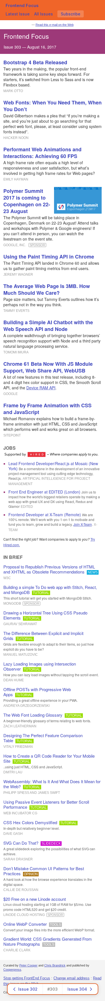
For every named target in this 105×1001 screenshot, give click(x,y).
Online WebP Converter (25, 924)
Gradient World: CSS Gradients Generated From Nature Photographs (47, 941)
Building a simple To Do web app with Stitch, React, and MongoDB (50, 589)
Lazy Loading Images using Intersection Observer (39, 666)
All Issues (43, 14)
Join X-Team (82, 524)
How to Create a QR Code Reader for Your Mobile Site (49, 758)
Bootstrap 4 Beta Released (35, 62)
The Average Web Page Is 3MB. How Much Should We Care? (46, 289)
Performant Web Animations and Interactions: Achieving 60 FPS (42, 152)
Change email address (71, 978)
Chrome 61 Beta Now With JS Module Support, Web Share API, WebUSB (48, 367)
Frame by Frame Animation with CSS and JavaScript (47, 408)
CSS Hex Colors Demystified (30, 822)
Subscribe (70, 14)
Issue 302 (28, 989)
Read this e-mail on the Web (55, 24)
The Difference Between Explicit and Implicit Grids (43, 635)
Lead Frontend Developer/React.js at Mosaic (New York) (53, 466)
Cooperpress (12, 969)
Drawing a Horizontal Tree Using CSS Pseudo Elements (45, 615)
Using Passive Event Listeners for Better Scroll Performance (46, 804)
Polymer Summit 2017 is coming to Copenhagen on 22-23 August (26, 201)
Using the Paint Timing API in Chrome (48, 256)
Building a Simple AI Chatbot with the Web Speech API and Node (48, 325)
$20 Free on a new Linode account (34, 899)
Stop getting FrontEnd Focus (26, 978)
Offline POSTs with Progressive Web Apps (37, 691)
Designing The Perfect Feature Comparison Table (43, 737)
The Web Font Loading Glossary (32, 715)
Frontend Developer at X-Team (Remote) (44, 514)
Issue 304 (77, 989)
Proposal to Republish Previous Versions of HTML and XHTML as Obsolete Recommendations (49, 569)
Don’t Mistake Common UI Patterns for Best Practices (43, 870)
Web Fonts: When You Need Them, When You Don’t (52, 106)
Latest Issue (18, 14)
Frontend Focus (22, 5)
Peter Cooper (28, 965)
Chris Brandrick (55, 965)
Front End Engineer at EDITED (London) (44, 492)
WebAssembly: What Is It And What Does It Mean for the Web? (52, 783)
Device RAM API (40, 387)
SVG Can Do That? (20, 843)
